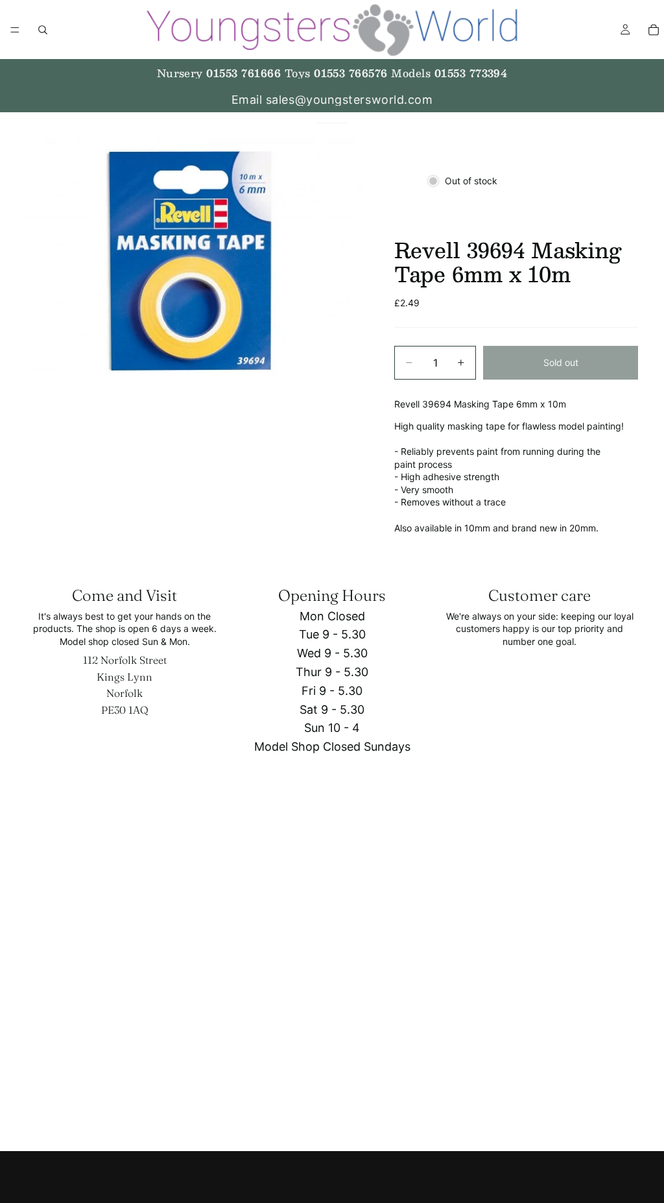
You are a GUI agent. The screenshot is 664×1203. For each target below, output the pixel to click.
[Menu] (15, 30)
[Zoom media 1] (194, 260)
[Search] (43, 30)
